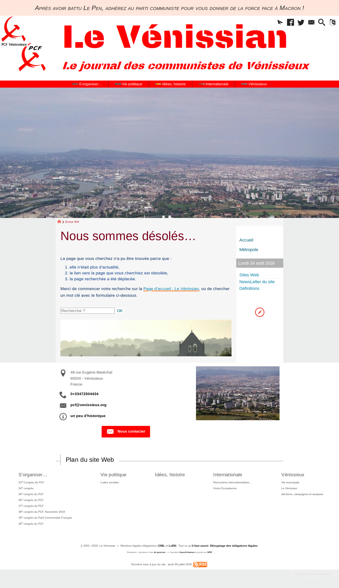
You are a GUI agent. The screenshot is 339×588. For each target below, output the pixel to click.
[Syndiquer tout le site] (200, 564)
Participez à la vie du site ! (313, 574)
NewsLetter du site (257, 281)
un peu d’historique (88, 416)
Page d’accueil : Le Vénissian (171, 288)
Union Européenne (225, 488)
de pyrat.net (159, 552)
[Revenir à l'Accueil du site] (61, 222)
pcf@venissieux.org (88, 405)
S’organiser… (32, 474)
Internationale (227, 474)
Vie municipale (290, 482)
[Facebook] (290, 22)
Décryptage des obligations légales (234, 545)
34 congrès (26, 488)
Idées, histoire (170, 474)
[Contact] (311, 22)
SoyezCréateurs (187, 552)
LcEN (172, 545)
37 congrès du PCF (31, 505)
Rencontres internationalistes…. (233, 482)
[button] (280, 22)
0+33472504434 (84, 394)
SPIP (209, 552)
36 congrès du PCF (31, 500)
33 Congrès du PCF (31, 482)
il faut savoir (200, 545)
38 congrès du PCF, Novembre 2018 (41, 511)
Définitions (249, 288)
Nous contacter (131, 431)
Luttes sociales (109, 482)
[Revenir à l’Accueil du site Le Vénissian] (14, 31)
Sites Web (249, 274)
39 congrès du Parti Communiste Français (45, 517)
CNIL (161, 545)
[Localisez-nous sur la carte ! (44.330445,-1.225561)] (259, 311)
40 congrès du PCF (31, 523)
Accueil (246, 240)
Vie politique (113, 474)
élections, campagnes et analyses (302, 494)
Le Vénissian (289, 488)
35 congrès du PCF (31, 494)
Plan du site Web (90, 459)
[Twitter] (301, 22)
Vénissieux (292, 474)
